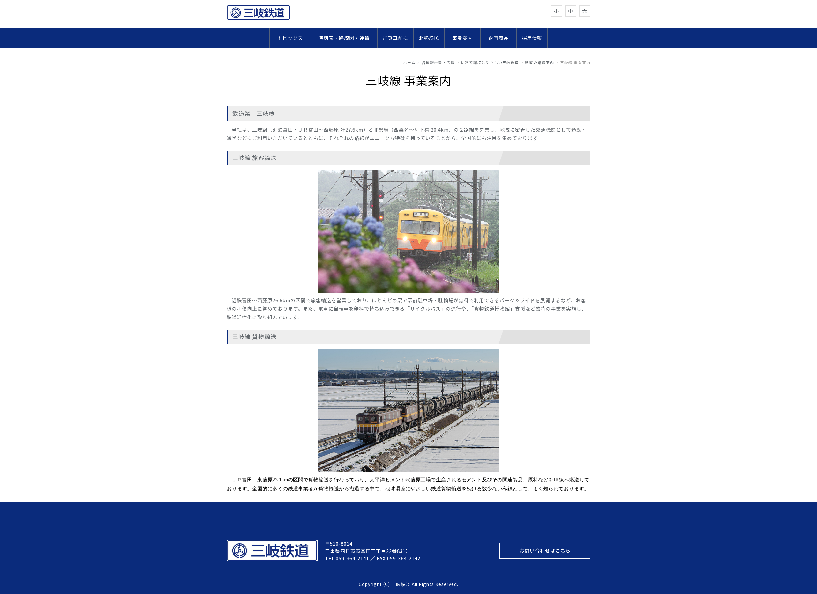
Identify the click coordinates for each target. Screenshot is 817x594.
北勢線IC (429, 37)
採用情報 (532, 37)
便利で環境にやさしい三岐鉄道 (490, 62)
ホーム (409, 62)
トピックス (292, 37)
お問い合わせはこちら (545, 550)
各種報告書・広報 (438, 62)
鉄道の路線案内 (539, 62)
